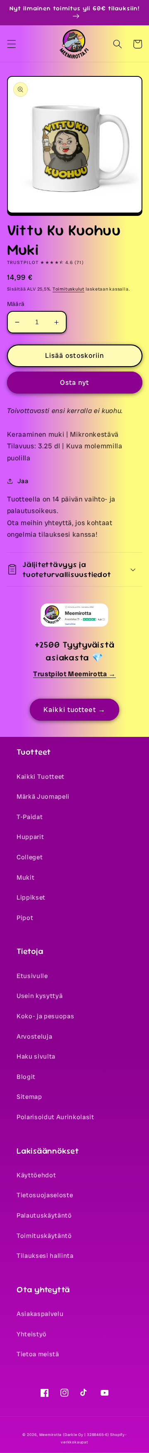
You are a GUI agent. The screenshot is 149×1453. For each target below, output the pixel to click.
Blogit (26, 1077)
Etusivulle (32, 976)
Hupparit (30, 837)
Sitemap (29, 1097)
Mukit (25, 877)
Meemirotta (50, 1434)
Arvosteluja (34, 1036)
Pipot (25, 918)
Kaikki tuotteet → (74, 709)
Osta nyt (74, 382)
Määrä (16, 304)
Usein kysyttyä (39, 996)
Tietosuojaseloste (45, 1195)
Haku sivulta (36, 1056)
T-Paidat (30, 817)
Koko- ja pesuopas (45, 1016)
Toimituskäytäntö (44, 1236)
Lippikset (31, 897)
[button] (11, 44)
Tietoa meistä (38, 1354)
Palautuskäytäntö (44, 1215)
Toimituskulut (68, 289)
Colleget (30, 857)
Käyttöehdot (36, 1175)
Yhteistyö (32, 1334)
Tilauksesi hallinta (45, 1256)
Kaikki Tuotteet (41, 777)
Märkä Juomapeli (43, 797)
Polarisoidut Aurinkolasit (55, 1117)
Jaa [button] (23, 481)
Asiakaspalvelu (40, 1314)
